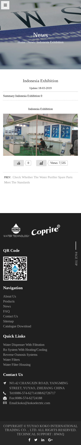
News (31, 42)
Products (9, 301)
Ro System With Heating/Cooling (25, 349)
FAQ (6, 311)
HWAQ (59, 434)
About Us (9, 296)
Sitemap (8, 321)
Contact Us (10, 316)
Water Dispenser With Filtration (23, 344)
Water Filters (11, 359)
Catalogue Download (17, 326)
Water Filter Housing (17, 364)
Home (22, 42)
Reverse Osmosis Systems (20, 354)
